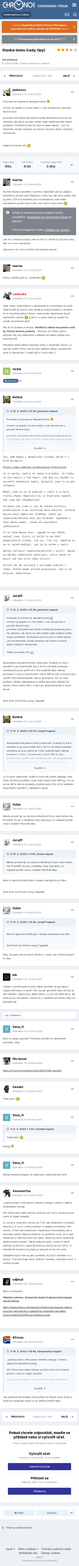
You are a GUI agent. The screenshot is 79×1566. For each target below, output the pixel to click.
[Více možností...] (72, 92)
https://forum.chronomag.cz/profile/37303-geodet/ (32, 1070)
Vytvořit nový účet (39, 1466)
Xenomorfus (21, 1191)
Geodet (17, 1087)
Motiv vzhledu (27, 1548)
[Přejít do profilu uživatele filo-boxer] (6, 1061)
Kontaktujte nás (28, 1552)
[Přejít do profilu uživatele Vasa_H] (6, 1029)
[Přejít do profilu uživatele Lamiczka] (6, 296)
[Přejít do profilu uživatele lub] (6, 977)
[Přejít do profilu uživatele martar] (6, 182)
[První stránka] (4, 76)
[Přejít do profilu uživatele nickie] (6, 371)
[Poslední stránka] (74, 76)
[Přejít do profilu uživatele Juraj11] (6, 598)
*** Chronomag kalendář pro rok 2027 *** (39, 39)
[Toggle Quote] (8, 411)
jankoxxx (19, 90)
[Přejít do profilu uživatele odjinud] (6, 1281)
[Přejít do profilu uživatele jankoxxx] (6, 92)
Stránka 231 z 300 (43, 75)
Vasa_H (18, 1027)
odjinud (17, 1279)
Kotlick (17, 397)
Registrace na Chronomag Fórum (47, 217)
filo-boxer (19, 1059)
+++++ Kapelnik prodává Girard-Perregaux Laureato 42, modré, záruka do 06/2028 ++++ (39, 27)
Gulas (16, 804)
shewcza (11, 59)
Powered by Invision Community (39, 1560)
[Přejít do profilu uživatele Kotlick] (6, 399)
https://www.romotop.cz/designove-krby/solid (34, 467)
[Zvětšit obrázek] (51, 617)
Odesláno (26, 94)
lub (14, 975)
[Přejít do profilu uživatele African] (6, 1339)
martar (17, 180)
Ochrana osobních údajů (56, 1548)
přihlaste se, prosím (56, 229)
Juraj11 (17, 596)
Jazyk (10, 1548)
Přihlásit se (39, 1491)
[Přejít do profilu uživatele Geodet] (6, 1089)
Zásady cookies (50, 1552)
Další (66, 75)
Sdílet (20, 1512)
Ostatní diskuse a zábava (34, 63)
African (18, 1337)
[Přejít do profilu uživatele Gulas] (6, 806)
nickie (16, 369)
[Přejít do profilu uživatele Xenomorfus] (6, 1193)
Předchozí (16, 75)
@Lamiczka (11, 381)
